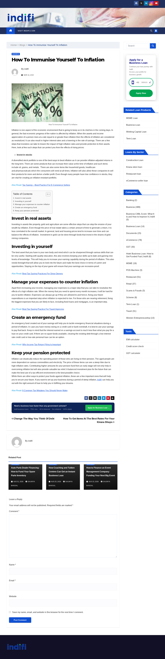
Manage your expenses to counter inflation (32, 204)
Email (12, 580)
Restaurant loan (133, 174)
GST (128, 247)
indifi (26, 69)
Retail (129, 284)
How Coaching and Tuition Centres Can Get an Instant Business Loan (62, 472)
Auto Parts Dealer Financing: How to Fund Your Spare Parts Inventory (25, 472)
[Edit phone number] (149, 82)
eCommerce (132, 240)
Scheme (130, 297)
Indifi (99, 380)
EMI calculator (133, 339)
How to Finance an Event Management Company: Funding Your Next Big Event (100, 472)
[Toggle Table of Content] (47, 194)
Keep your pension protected (27, 211)
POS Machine (132, 270)
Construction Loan (134, 160)
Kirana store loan (134, 167)
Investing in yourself (23, 201)
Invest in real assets (23, 198)
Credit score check (135, 346)
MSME (129, 263)
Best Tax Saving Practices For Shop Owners (42, 274)
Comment (14, 511)
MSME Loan (132, 118)
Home (14, 45)
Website (12, 596)
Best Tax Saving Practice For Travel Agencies (43, 309)
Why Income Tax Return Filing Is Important (41, 344)
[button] (151, 31)
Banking (130, 200)
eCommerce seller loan (137, 181)
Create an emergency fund (26, 207)
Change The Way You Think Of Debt (33, 418)
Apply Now (141, 93)
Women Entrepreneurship (138, 318)
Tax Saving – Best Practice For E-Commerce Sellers (46, 185)
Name (12, 565)
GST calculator (133, 353)
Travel (129, 311)
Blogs (22, 45)
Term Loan (131, 138)
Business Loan (133, 125)
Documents (131, 233)
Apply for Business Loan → (99, 408)
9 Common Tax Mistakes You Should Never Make (45, 390)
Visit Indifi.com (26, 31)
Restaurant (131, 277)
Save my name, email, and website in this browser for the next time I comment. (47, 612)
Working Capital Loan (136, 132)
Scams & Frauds (134, 291)
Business (15, 54)
